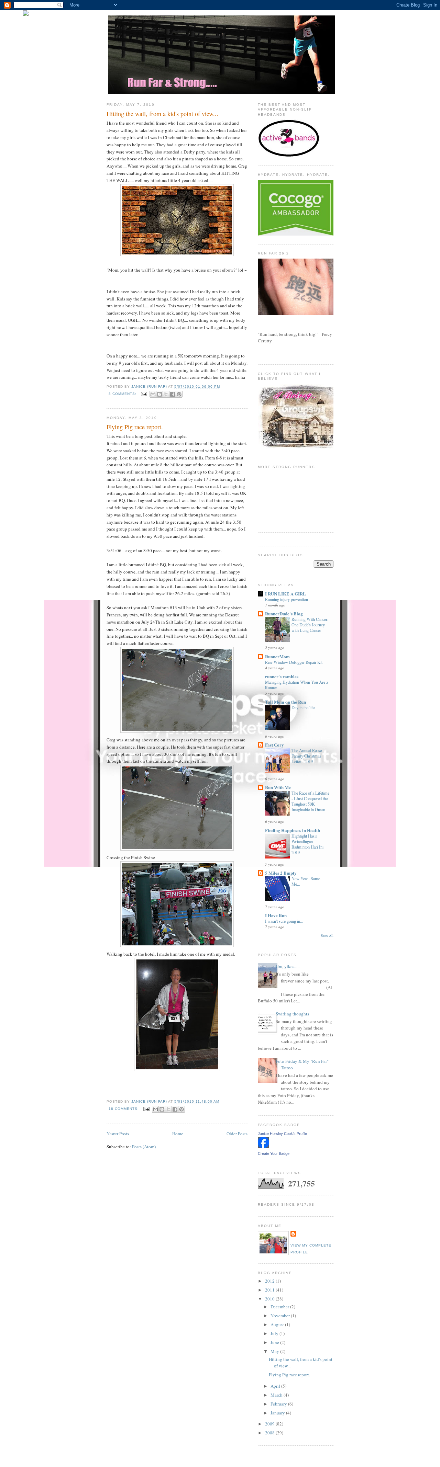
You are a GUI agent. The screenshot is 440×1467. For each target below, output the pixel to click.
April (276, 1386)
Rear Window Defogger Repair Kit (293, 662)
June (275, 1342)
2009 (270, 1424)
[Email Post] (144, 394)
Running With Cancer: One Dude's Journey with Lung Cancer (310, 624)
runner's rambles (281, 676)
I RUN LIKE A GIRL (285, 593)
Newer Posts (118, 1133)
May (275, 1351)
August (278, 1324)
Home (177, 1133)
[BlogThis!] (159, 394)
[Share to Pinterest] (179, 394)
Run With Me (278, 787)
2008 (270, 1433)
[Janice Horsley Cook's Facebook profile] (263, 1146)
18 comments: (124, 1109)
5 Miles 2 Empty (281, 872)
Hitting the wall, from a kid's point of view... (162, 114)
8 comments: (123, 394)
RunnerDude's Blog (284, 613)
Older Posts (237, 1133)
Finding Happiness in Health (292, 830)
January (278, 1413)
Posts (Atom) (144, 1147)
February (279, 1404)
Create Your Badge (273, 1153)
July (275, 1333)
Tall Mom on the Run (285, 701)
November (281, 1315)
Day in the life (303, 707)
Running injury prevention (286, 599)
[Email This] (153, 394)
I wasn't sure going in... (284, 921)
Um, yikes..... (287, 966)
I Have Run (276, 915)
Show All (327, 935)
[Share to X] (166, 394)
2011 (270, 1290)
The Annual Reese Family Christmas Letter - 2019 (307, 756)
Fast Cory (274, 744)
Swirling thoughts (292, 1014)
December (280, 1307)
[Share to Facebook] (172, 394)
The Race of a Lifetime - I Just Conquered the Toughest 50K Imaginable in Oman (310, 801)
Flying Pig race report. (135, 427)
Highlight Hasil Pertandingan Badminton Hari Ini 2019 (307, 844)
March (277, 1395)
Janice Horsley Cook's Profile (282, 1133)
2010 (270, 1299)
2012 (270, 1281)
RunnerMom (277, 656)
